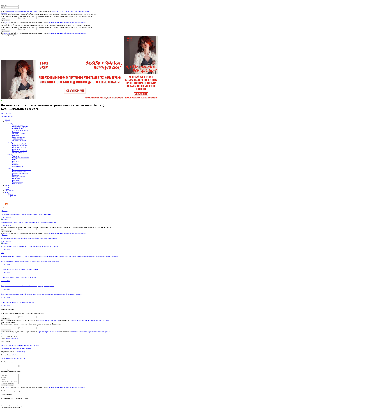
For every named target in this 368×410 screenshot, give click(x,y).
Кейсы (14, 159)
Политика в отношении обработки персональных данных (20, 345)
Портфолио (12, 196)
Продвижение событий (20, 145)
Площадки (15, 175)
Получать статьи (6, 231)
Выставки (15, 135)
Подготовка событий (19, 144)
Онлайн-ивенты (17, 125)
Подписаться (5, 20)
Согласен (4, 13)
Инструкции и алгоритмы (20, 158)
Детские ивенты (17, 139)
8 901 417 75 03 (6, 113)
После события (17, 149)
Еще (9, 168)
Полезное (15, 164)
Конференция (9, 190)
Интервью (15, 161)
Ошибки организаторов (20, 173)
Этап (10, 142)
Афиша (7, 185)
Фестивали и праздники (20, 130)
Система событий (18, 152)
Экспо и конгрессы (18, 137)
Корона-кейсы (17, 183)
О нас (6, 192)
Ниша (10, 123)
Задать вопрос (6, 330)
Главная (7, 120)
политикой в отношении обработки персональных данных (90, 320)
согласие (7, 22)
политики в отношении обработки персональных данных (71, 11)
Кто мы (10, 194)
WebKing (15, 355)
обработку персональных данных (48, 320)
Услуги (7, 187)
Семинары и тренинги (19, 133)
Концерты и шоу (17, 128)
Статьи (14, 163)
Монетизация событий (19, 151)
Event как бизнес (17, 182)
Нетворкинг (16, 180)
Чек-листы (15, 156)
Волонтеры (16, 178)
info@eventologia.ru (7, 116)
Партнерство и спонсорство (21, 170)
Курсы (7, 189)
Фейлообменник (17, 166)
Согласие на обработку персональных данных (16, 348)
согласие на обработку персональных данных (22, 11)
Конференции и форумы (20, 126)
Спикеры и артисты (18, 177)
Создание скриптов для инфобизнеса (13, 358)
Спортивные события (19, 140)
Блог (6, 121)
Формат (11, 154)
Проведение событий (19, 147)
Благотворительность (19, 171)
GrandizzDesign (20, 351)
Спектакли (15, 132)
